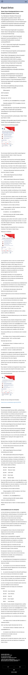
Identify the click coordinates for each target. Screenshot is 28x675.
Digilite (15, 672)
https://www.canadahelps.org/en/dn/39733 (11, 402)
